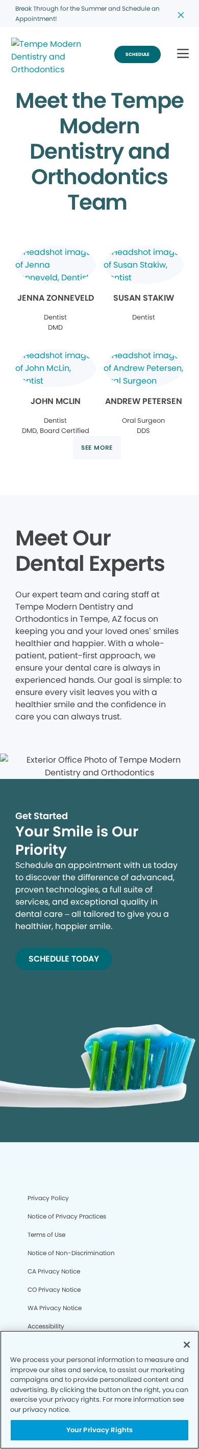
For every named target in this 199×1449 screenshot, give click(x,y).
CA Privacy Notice (54, 1271)
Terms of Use (46, 1234)
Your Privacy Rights (99, 1430)
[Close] (187, 1345)
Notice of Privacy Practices (67, 1216)
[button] (183, 54)
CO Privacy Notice (54, 1289)
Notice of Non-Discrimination (71, 1253)
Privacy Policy (48, 1198)
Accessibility (46, 1326)
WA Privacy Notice (55, 1307)
